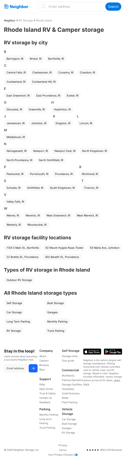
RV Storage (26, 20)
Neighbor (9, 20)
